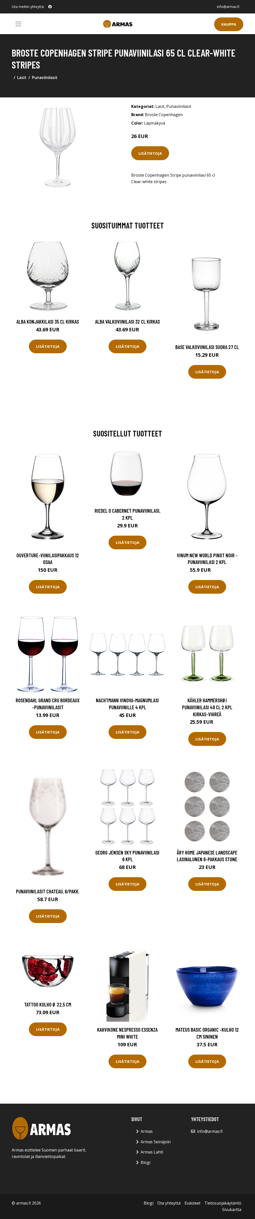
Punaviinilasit (45, 77)
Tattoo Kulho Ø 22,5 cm (47, 1004)
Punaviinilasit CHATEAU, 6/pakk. (47, 891)
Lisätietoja (150, 153)
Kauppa (228, 24)
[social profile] (50, 6)
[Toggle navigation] (18, 24)
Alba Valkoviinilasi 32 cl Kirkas (127, 321)
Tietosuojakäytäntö (222, 1203)
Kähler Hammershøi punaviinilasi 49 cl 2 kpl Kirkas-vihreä (207, 707)
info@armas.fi (228, 6)
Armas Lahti (152, 1152)
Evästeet (192, 1203)
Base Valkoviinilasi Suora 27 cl (207, 347)
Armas (147, 1131)
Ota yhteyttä (169, 1203)
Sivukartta (231, 1209)
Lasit (21, 77)
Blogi (145, 1162)
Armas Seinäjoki (156, 1142)
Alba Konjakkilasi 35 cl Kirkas (47, 321)
